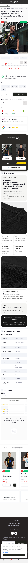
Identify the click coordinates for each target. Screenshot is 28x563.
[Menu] (2, 2)
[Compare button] (25, 62)
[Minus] (3, 94)
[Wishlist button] (21, 62)
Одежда (6, 8)
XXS (3, 86)
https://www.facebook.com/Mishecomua (15, 533)
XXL (3, 89)
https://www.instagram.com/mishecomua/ (12, 533)
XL (24, 86)
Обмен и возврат (12, 119)
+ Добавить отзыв (14, 400)
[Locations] (23, 2)
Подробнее (5, 552)
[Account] (26, 2)
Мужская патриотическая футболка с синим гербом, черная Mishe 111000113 (8, 475)
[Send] (25, 103)
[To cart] (14, 485)
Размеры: (4, 83)
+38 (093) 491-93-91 (14, 525)
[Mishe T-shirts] (2, 76)
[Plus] (9, 94)
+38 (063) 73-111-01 (14, 523)
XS (8, 86)
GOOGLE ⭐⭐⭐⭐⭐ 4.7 (13, 127)
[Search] (4, 2)
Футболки (11, 8)
